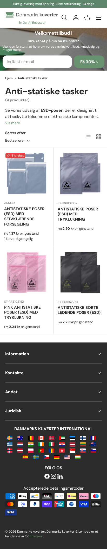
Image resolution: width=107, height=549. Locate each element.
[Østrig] (20, 450)
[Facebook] (47, 476)
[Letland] (72, 444)
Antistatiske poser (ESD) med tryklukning (78, 214)
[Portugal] (41, 450)
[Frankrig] (93, 437)
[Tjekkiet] (46, 456)
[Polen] (30, 450)
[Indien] (30, 444)
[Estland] (72, 437)
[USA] (67, 456)
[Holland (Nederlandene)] (20, 444)
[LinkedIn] (60, 476)
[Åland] (9, 437)
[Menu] (98, 17)
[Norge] (9, 450)
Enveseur (36, 536)
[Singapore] (72, 450)
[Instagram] (53, 476)
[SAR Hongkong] (62, 450)
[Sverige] (35, 456)
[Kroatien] (62, 444)
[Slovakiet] (83, 450)
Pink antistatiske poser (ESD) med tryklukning (22, 312)
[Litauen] (83, 444)
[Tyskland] (56, 456)
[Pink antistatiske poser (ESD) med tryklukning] (26, 272)
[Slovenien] (93, 450)
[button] (87, 17)
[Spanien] (25, 456)
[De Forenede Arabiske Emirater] (62, 437)
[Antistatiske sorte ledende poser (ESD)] (80, 273)
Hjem (9, 78)
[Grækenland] (9, 444)
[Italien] (51, 444)
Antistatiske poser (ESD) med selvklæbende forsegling (24, 216)
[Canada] (41, 437)
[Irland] (41, 444)
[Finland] (83, 437)
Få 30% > (89, 62)
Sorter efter (15, 132)
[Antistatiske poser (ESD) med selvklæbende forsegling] (26, 174)
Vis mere (12, 123)
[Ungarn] (78, 456)
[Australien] (20, 437)
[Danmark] (51, 437)
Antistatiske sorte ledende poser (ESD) (79, 310)
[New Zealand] (93, 444)
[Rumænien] (51, 450)
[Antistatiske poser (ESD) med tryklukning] (80, 174)
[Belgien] (30, 437)
